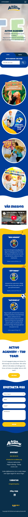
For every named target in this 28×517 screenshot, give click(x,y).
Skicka (14, 424)
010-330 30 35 (14, 456)
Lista (8, 54)
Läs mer (14, 375)
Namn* (5, 399)
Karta (20, 54)
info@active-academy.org (14, 459)
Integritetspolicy (14, 484)
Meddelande (7, 411)
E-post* (6, 406)
